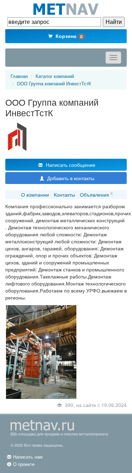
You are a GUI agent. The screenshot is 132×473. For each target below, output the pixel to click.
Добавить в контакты (70, 178)
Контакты (64, 194)
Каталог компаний (55, 76)
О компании (35, 194)
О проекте (23, 464)
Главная (19, 76)
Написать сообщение (69, 164)
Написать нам (28, 456)
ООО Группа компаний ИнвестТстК (54, 83)
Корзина (68, 36)
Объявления (94, 194)
